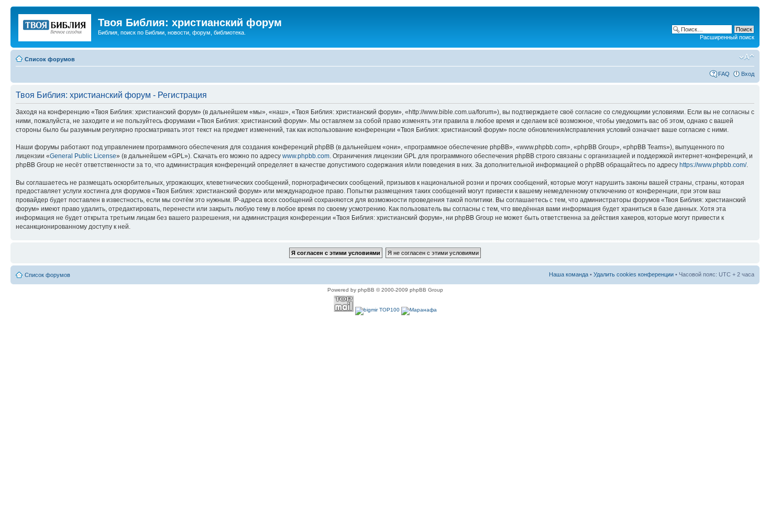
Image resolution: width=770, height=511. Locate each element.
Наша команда (568, 274)
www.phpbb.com (305, 156)
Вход (747, 74)
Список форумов (50, 59)
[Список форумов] (55, 25)
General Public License (83, 156)
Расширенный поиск (727, 37)
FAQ (724, 74)
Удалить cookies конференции (633, 274)
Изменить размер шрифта (746, 57)
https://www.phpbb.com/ (712, 165)
